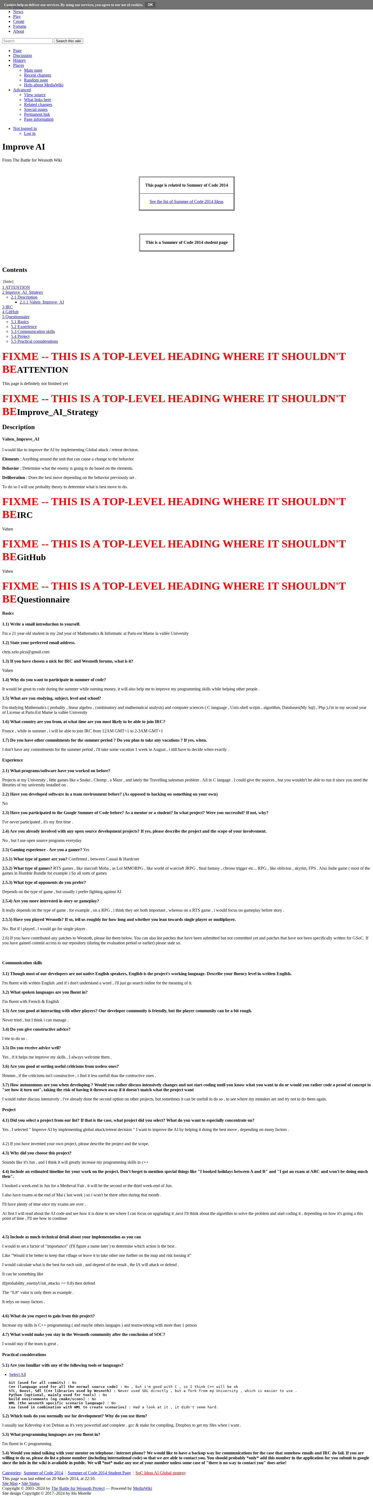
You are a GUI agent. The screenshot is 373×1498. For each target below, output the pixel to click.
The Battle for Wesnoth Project (78, 1488)
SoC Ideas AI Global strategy (160, 1472)
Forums (19, 26)
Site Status (31, 1483)
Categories (11, 1472)
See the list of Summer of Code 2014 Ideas (186, 201)
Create (18, 21)
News (18, 11)
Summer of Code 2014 (43, 1472)
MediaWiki (142, 1488)
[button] (17, 50)
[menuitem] (33, 70)
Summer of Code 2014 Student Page (99, 1472)
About (18, 31)
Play (17, 16)
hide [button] (8, 281)
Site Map (10, 1483)
